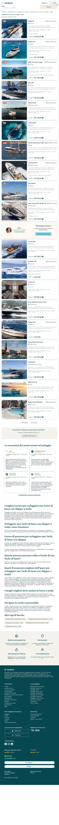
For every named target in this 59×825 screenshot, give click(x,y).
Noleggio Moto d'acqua (36, 694)
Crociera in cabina (35, 699)
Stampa (6, 701)
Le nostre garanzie (9, 689)
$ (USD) (29, 766)
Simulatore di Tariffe (10, 693)
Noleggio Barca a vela (36, 691)
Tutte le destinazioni (10, 722)
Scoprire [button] (43, 3)
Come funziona (34, 715)
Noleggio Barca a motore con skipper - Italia (37, 622)
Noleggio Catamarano (36, 693)
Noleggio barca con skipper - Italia (14, 622)
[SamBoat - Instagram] (9, 744)
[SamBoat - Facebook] (5, 744)
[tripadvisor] (8, 756)
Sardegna (7, 714)
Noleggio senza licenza (36, 698)
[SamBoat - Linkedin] (12, 744)
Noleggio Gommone (35, 688)
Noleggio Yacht (34, 689)
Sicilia (6, 715)
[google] (33, 750)
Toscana (6, 717)
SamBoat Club (8, 698)
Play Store (18, 735)
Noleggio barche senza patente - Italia (15, 619)
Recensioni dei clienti (10, 699)
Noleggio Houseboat (36, 696)
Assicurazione (8, 691)
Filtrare (52, 6)
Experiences (7, 705)
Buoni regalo (8, 696)
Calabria (6, 719)
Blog (5, 706)
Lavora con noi (8, 688)
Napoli (6, 720)
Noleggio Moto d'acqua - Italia (13, 626)
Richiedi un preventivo (43, 234)
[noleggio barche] (7, 3)
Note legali (7, 771)
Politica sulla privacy (35, 771)
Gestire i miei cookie (36, 719)
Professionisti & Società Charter (13, 694)
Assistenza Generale (36, 714)
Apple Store (17, 731)
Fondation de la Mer (10, 703)
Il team (6, 686)
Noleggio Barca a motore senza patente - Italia (40, 619)
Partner (32, 772)
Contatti (32, 717)
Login (54, 3)
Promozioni (33, 701)
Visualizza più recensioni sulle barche (29, 495)
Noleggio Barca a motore (37, 686)
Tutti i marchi (34, 703)
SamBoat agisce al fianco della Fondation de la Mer (33, 609)
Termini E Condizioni (9, 772)
